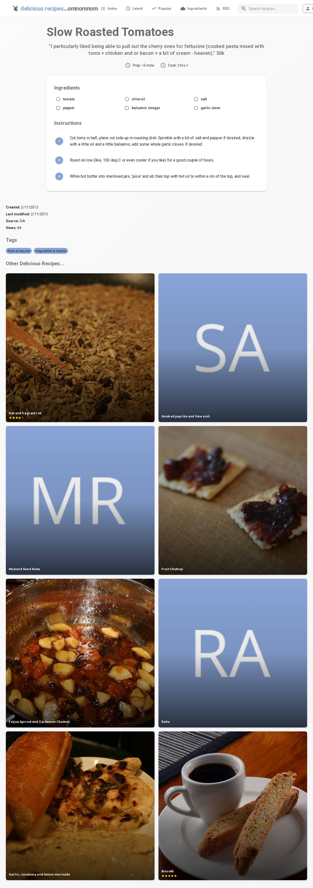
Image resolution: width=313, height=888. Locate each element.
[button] (19, 251)
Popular (165, 9)
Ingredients (197, 9)
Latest (138, 9)
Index (112, 9)
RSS (226, 9)
